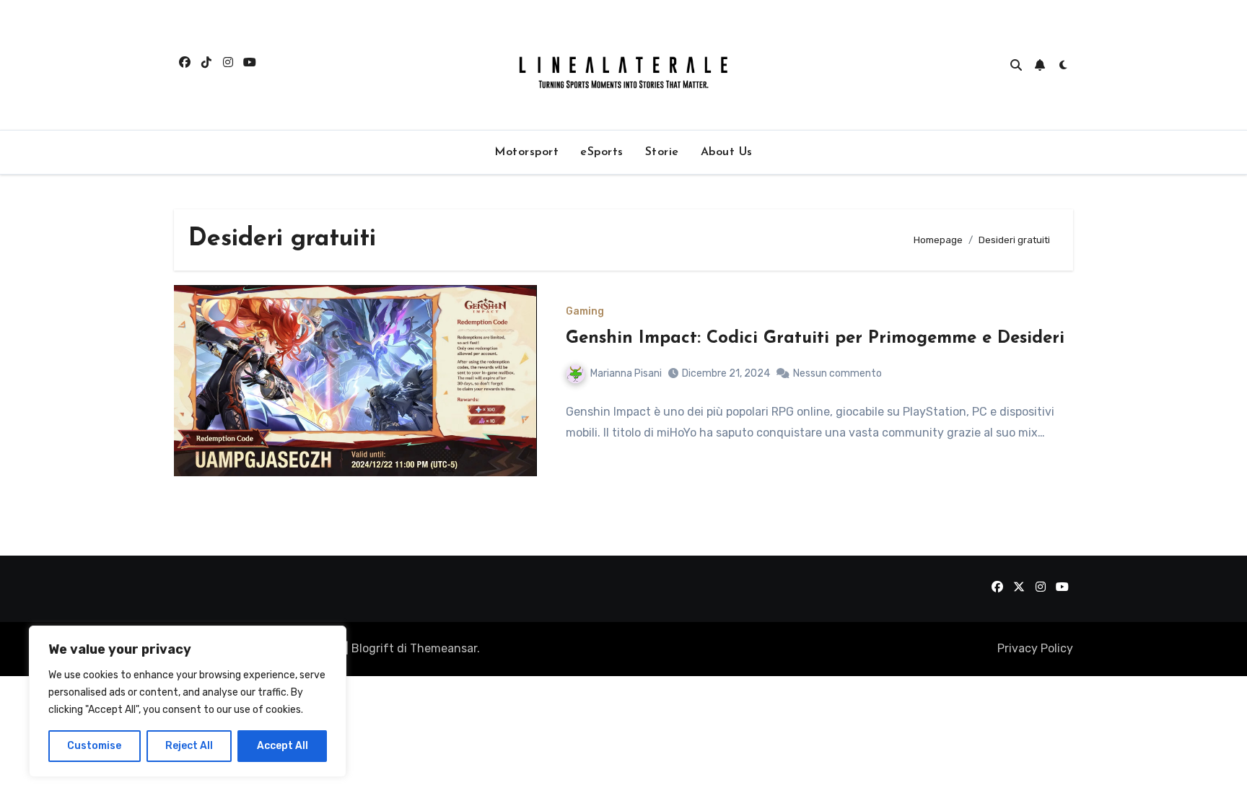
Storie (662, 152)
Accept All (282, 746)
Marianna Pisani (626, 373)
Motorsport (526, 152)
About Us (727, 152)
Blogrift (372, 648)
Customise (94, 746)
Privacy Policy (1035, 648)
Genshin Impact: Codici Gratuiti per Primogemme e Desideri (815, 338)
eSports (602, 152)
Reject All (189, 746)
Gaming (585, 312)
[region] (187, 701)
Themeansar (443, 648)
